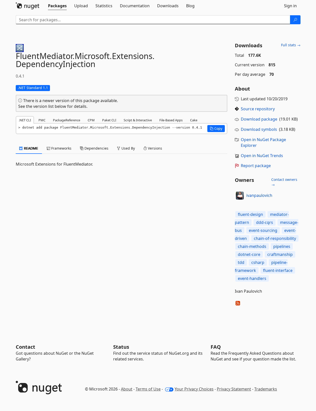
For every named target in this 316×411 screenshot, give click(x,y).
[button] (216, 128)
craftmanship (280, 254)
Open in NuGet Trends (262, 155)
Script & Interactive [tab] (138, 120)
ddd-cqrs (264, 222)
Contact (25, 346)
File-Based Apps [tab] (171, 120)
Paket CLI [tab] (109, 120)
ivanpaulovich (259, 195)
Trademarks (265, 389)
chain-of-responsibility (275, 238)
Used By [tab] (127, 148)
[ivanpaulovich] (239, 195)
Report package (256, 165)
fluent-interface (278, 270)
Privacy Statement (234, 389)
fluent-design (250, 214)
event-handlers (252, 278)
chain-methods (252, 246)
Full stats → (291, 45)
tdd (241, 262)
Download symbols (259, 129)
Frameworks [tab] (60, 148)
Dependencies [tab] (95, 148)
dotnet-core (249, 254)
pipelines (281, 246)
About (126, 389)
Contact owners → (284, 182)
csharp (257, 262)
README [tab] (30, 148)
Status (121, 346)
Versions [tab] (154, 148)
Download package (259, 119)
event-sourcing (263, 230)
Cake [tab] (193, 120)
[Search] (295, 19)
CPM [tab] (91, 120)
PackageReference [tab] (66, 120)
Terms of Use (148, 389)
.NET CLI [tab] (25, 120)
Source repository (258, 109)
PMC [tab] (41, 120)
